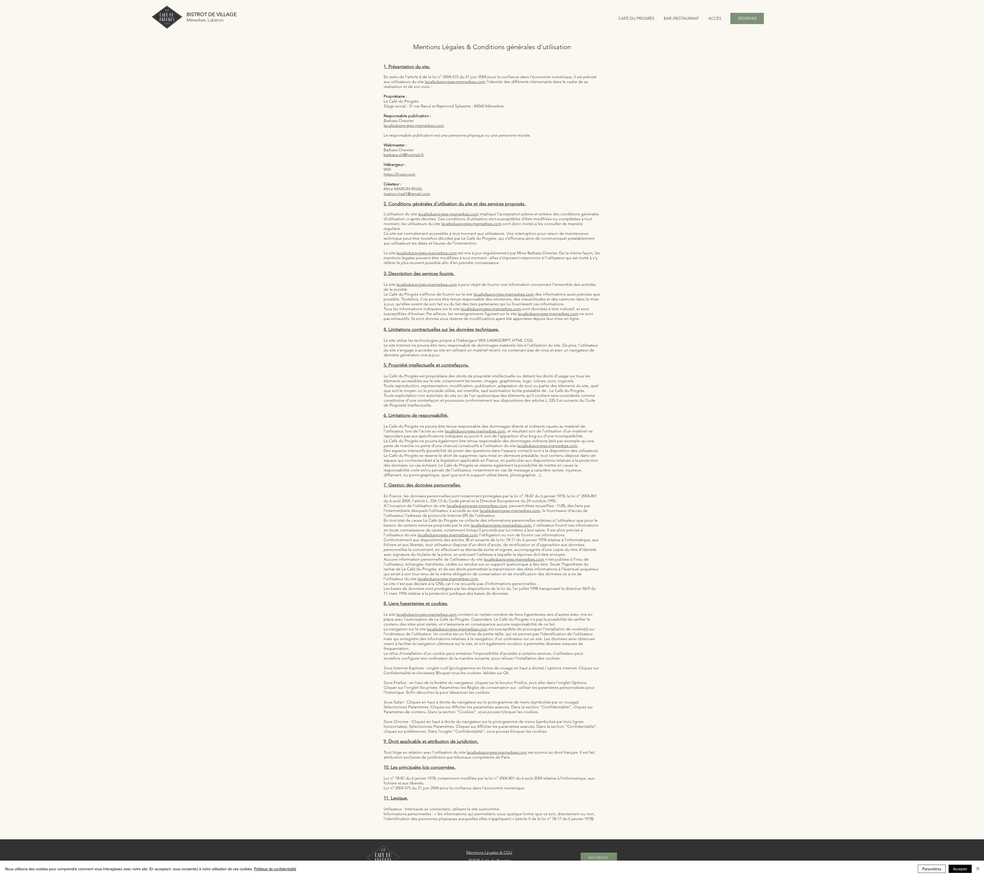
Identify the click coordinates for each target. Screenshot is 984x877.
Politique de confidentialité (275, 868)
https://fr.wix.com (399, 174)
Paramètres (931, 868)
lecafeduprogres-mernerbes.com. (501, 525)
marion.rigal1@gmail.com (407, 193)
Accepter (960, 868)
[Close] (978, 869)
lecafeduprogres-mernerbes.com (455, 81)
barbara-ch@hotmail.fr (404, 154)
